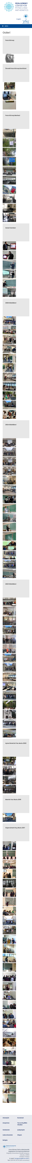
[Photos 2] (9, 90)
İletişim (5, 1140)
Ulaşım (19, 1135)
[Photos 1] (9, 62)
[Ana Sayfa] (16, 12)
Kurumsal (20, 1118)
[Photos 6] (9, 446)
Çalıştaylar (21, 1130)
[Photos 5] (9, 325)
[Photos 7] (9, 606)
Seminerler (6, 1130)
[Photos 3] (9, 137)
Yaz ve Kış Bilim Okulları (22, 1124)
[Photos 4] (9, 250)
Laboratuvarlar (8, 1135)
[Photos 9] (9, 821)
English (19, 19)
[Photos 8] (9, 765)
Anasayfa (6, 1118)
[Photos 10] (9, 849)
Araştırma (6, 1123)
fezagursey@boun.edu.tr (21, 1158)
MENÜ (6, 26)
